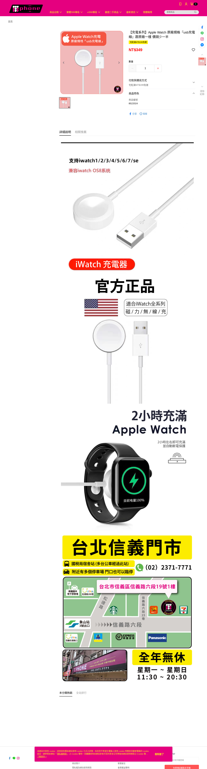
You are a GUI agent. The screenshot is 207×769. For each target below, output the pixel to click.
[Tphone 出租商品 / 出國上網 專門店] (26, 8)
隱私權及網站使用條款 (82, 768)
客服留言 (121, 763)
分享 (134, 113)
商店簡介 (76, 763)
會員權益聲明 (123, 768)
